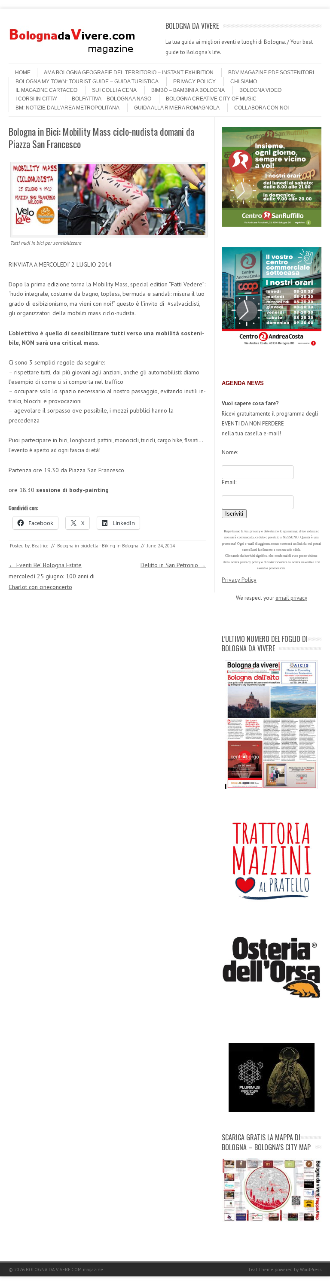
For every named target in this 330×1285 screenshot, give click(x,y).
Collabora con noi (261, 108)
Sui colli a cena (114, 90)
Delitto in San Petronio (173, 565)
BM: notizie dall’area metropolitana (67, 108)
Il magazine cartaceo (46, 90)
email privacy (291, 597)
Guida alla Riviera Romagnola (177, 108)
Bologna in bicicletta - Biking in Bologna (97, 546)
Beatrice (40, 546)
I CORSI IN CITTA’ (36, 99)
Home (23, 73)
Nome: (230, 452)
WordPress (310, 1270)
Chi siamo (243, 82)
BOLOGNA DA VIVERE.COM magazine (64, 1270)
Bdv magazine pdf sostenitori (271, 73)
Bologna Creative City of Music (211, 99)
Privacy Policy (194, 82)
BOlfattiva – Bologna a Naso (111, 99)
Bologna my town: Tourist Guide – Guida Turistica (87, 82)
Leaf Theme (261, 1270)
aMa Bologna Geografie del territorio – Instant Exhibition (129, 73)
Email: (229, 482)
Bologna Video (260, 90)
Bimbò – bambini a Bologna (188, 90)
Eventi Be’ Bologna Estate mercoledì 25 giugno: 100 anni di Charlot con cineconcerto (52, 575)
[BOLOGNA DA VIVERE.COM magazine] (73, 55)
